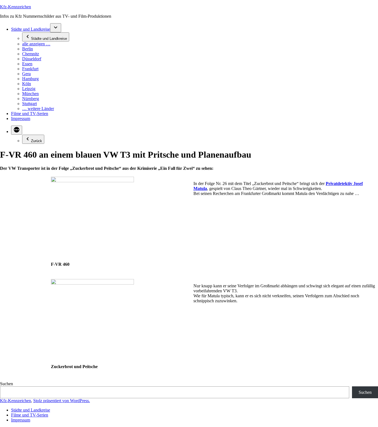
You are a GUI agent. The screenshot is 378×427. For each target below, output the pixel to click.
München (30, 93)
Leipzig (28, 88)
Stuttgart (29, 103)
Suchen (6, 383)
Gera (26, 73)
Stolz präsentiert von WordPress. (61, 400)
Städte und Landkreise (30, 29)
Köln (26, 83)
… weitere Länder (38, 108)
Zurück (36, 141)
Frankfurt (30, 68)
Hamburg (30, 78)
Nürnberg (30, 98)
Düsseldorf (31, 58)
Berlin (27, 48)
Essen (27, 63)
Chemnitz (30, 53)
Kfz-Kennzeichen (15, 6)
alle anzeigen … (36, 43)
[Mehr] (16, 130)
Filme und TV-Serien (29, 113)
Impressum (20, 118)
